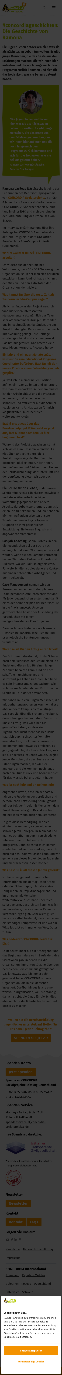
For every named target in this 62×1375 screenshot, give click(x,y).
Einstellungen (12, 1333)
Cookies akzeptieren (31, 1350)
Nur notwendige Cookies (31, 1361)
